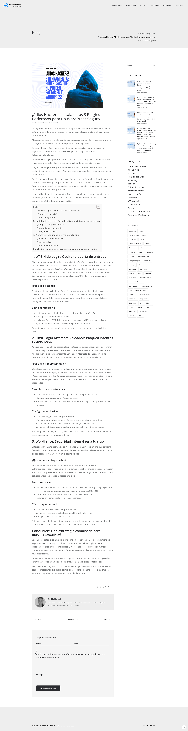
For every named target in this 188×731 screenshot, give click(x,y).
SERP (147, 303)
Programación (134, 194)
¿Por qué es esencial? (47, 214)
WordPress (143, 311)
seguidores (144, 299)
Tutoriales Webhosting (138, 215)
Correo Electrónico (137, 166)
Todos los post (72, 619)
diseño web (144, 248)
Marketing (144, 5)
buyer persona (134, 235)
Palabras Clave (147, 286)
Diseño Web (131, 5)
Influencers (141, 265)
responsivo (132, 299)
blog (141, 231)
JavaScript (143, 269)
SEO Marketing (134, 201)
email (140, 252)
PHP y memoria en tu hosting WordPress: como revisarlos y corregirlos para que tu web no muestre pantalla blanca (146, 132)
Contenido (132, 239)
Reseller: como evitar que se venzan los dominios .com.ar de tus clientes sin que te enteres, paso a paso (146, 101)
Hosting (131, 265)
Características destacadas (50, 228)
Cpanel (147, 244)
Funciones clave (44, 242)
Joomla (131, 273)
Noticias (131, 183)
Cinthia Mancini (43, 123)
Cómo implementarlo (47, 245)
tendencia (140, 307)
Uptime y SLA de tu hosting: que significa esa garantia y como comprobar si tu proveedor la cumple (146, 147)
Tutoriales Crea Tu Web (139, 211)
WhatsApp (132, 311)
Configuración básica (47, 231)
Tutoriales (179, 5)
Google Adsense (143, 256)
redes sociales (145, 294)
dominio (132, 252)
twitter (149, 307)
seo (141, 303)
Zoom (140, 316)
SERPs (131, 307)
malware (148, 273)
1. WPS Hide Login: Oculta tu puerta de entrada (57, 210)
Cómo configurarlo (46, 217)
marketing (132, 278)
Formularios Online (137, 176)
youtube (131, 316)
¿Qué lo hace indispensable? (50, 238)
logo (139, 273)
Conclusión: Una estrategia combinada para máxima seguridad (65, 248)
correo (142, 239)
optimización (133, 286)
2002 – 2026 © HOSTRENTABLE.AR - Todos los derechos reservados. (53, 726)
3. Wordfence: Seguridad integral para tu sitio (56, 234)
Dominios (167, 5)
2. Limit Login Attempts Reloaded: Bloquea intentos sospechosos (66, 221)
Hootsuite (147, 261)
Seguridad (155, 5)
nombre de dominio (135, 282)
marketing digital (145, 278)
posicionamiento (141, 290)
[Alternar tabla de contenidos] (97, 207)
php (130, 290)
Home (141, 33)
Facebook (149, 252)
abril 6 (34, 123)
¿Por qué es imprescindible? (50, 224)
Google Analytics (134, 261)
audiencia (132, 231)
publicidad (132, 294)
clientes (145, 235)
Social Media (117, 5)
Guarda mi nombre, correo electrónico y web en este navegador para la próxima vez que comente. (70, 656)
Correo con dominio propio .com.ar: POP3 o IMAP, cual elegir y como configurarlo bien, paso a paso (146, 86)
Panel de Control (136, 190)
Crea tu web (133, 248)
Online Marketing (136, 187)
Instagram (132, 269)
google (131, 256)
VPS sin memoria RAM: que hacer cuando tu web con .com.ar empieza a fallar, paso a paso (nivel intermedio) (146, 117)
